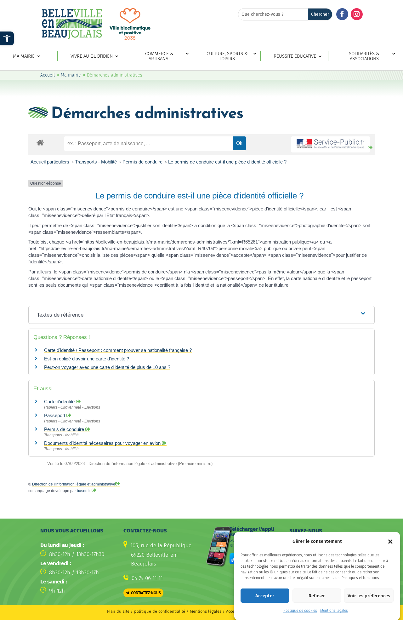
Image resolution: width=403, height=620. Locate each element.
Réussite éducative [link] (295, 56)
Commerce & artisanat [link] (159, 56)
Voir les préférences (369, 596)
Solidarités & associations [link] (364, 56)
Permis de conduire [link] (143, 161)
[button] (390, 541)
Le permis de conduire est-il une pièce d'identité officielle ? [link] (227, 161)
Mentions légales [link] (334, 610)
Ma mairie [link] (24, 56)
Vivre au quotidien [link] (92, 56)
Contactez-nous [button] (146, 593)
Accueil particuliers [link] (51, 161)
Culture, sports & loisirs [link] (227, 56)
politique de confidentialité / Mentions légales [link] (178, 611)
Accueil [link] (47, 75)
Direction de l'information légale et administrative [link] (73, 484)
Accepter (264, 596)
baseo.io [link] (84, 491)
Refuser (317, 596)
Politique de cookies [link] (300, 610)
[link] (7, 38)
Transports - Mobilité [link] (96, 161)
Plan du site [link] (118, 611)
